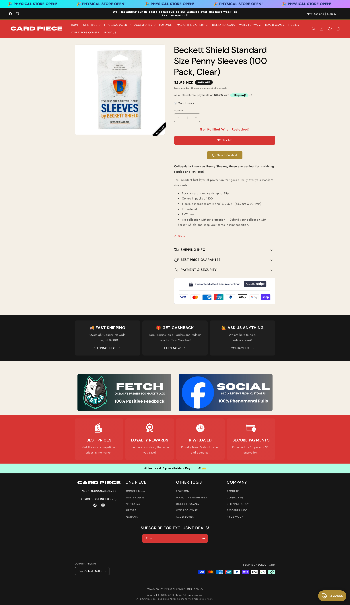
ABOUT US (233, 491)
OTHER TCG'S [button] (189, 482)
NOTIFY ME (225, 140)
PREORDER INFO (237, 510)
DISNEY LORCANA (187, 504)
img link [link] (99, 428)
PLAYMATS (131, 516)
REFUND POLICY (195, 589)
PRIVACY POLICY (155, 589)
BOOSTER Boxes (135, 491)
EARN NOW (172, 348)
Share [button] (181, 236)
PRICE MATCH (235, 516)
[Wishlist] (330, 29)
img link (124, 376)
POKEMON (182, 491)
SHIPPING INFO (105, 348)
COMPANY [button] (237, 482)
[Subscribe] (204, 538)
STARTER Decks (134, 497)
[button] (91, 25)
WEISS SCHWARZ (187, 510)
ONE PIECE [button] (135, 482)
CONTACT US (240, 348)
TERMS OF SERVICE (175, 589)
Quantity (178, 110)
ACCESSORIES (185, 516)
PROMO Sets (133, 504)
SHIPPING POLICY (238, 504)
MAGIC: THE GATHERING (191, 497)
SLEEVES (130, 510)
